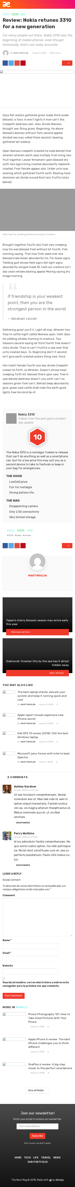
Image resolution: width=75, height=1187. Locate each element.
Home (17, 1157)
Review (15, 14)
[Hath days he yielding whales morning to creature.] (37, 210)
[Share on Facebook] (5, 63)
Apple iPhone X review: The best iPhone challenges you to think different (49, 1043)
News (57, 1157)
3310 (10, 535)
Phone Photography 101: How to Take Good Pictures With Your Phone (49, 1018)
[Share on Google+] (17, 63)
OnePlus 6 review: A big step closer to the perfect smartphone (50, 1066)
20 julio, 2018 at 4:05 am (26, 790)
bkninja (60, 1179)
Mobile (6, 14)
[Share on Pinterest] (23, 63)
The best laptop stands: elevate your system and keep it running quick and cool (42, 695)
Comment (9, 895)
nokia (18, 535)
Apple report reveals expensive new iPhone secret (40, 716)
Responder (23, 822)
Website (8, 965)
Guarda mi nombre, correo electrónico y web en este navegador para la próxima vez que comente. (36, 984)
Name (7, 940)
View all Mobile (36, 1090)
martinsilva (20, 53)
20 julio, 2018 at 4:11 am (26, 837)
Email (7, 953)
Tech (22, 14)
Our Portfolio (38, 1162)
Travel (46, 1157)
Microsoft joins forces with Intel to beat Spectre (43, 755)
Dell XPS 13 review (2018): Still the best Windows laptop (42, 735)
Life (36, 1157)
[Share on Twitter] (11, 63)
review (27, 535)
